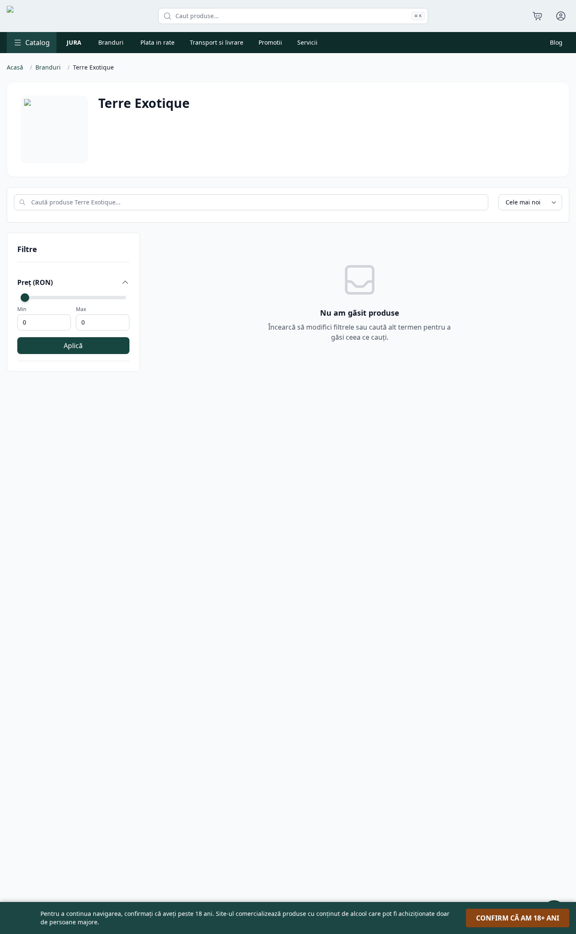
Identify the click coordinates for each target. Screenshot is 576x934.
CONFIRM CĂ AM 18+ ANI (517, 918)
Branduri (111, 42)
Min (21, 309)
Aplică (73, 345)
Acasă (15, 67)
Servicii (307, 42)
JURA (74, 42)
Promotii (270, 42)
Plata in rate (157, 42)
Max (81, 309)
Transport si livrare (216, 42)
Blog (556, 42)
